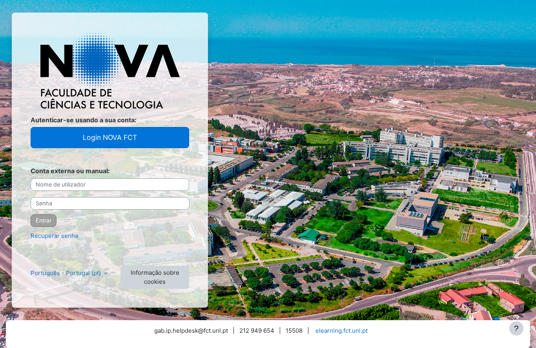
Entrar (43, 220)
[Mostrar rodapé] (516, 328)
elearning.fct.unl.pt (341, 330)
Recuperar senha (54, 235)
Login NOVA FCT (110, 137)
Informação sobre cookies (155, 277)
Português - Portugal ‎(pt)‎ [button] (66, 273)
